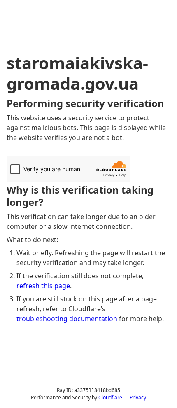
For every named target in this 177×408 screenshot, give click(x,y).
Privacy (138, 397)
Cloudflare (110, 397)
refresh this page (43, 285)
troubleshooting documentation (66, 318)
